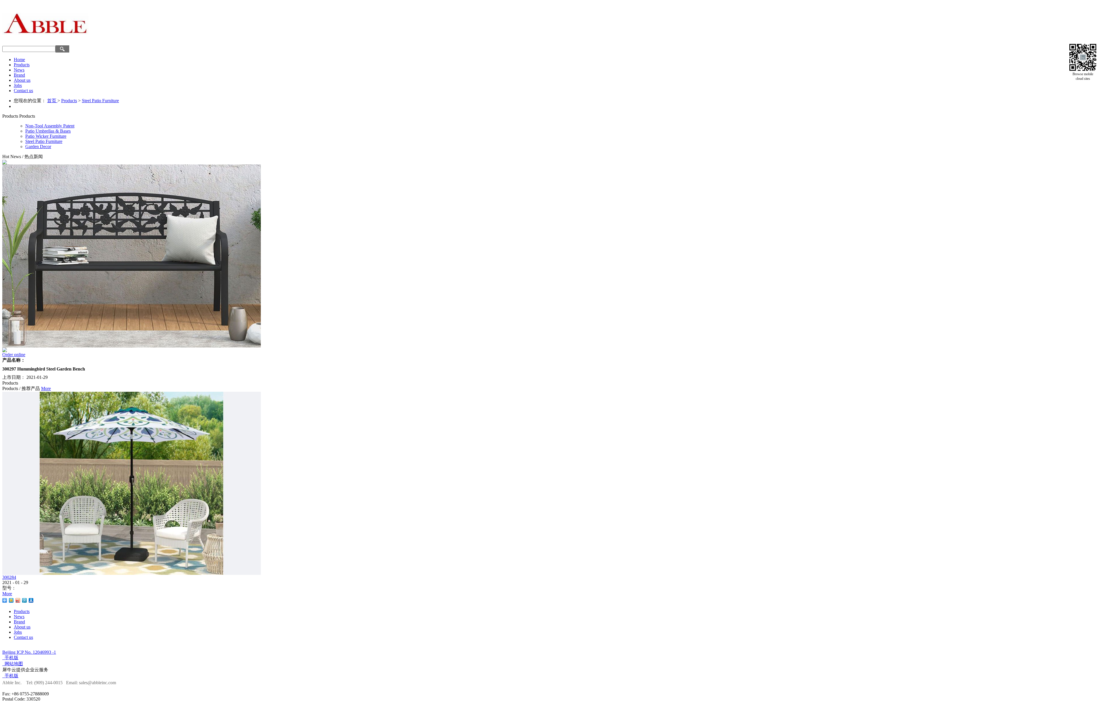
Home (19, 59)
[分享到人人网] (31, 600)
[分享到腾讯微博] (24, 600)
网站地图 (12, 663)
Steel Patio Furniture (100, 100)
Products (69, 100)
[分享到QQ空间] (11, 600)
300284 (9, 577)
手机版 (10, 657)
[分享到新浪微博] (18, 600)
